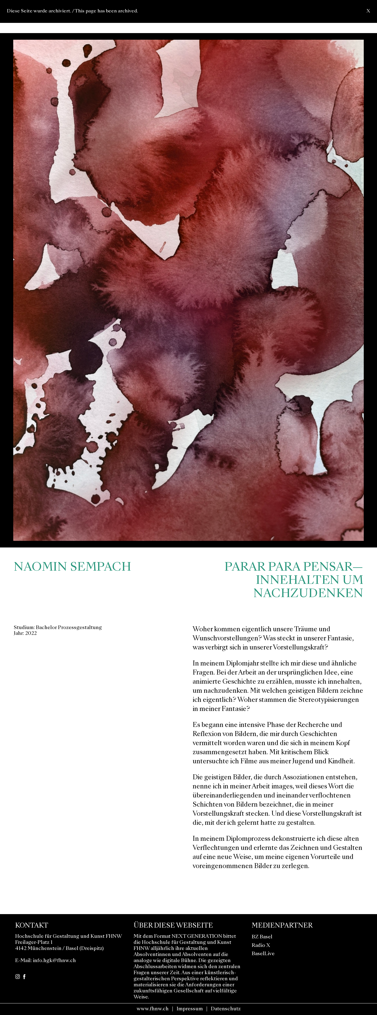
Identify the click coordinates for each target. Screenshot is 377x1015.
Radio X (261, 945)
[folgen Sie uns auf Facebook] (24, 976)
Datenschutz (226, 1009)
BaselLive (263, 954)
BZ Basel (262, 937)
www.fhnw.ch (153, 1009)
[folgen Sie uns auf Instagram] (17, 976)
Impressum (190, 1009)
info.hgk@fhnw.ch (54, 960)
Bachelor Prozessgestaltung (69, 627)
